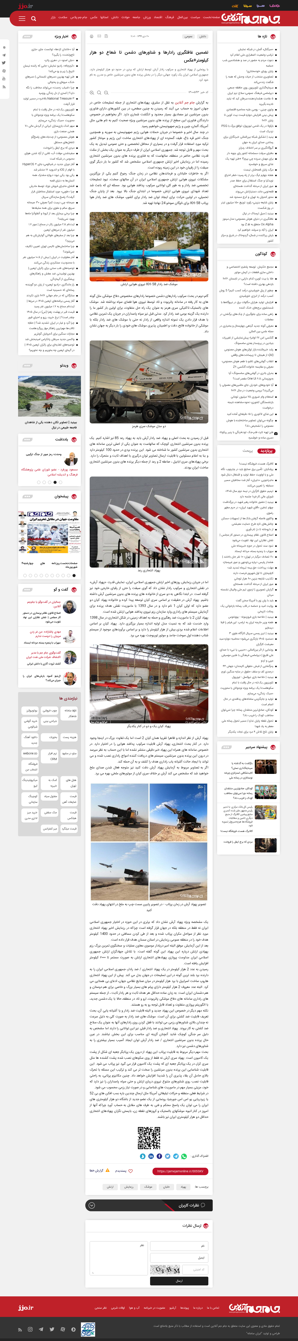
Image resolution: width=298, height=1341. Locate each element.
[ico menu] (23, 18)
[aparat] (4, 72)
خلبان (166, 1187)
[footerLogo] (254, 1308)
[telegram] (4, 56)
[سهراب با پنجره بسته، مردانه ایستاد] (70, 637)
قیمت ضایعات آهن (69, 799)
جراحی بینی (50, 721)
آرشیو (173, 1308)
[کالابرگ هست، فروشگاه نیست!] (265, 819)
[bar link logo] (25, 7)
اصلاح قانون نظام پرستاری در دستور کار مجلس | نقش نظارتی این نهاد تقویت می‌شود (42, 617)
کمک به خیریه (52, 783)
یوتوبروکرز (32, 710)
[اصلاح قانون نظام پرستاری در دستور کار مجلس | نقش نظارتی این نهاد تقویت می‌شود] (70, 612)
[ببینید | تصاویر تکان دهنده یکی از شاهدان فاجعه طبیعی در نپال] (49, 396)
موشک (148, 1187)
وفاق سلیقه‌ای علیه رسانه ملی (36, 454)
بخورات (53, 737)
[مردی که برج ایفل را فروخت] (265, 845)
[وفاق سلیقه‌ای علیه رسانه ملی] (63, 459)
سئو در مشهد (69, 753)
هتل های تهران (71, 783)
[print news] (91, 37)
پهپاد (183, 1187)
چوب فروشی (50, 710)
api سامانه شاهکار (70, 713)
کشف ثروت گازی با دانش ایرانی (44, 664)
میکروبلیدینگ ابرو (30, 783)
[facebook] (159, 1156)
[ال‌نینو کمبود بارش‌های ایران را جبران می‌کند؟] (70, 678)
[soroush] (143, 1156)
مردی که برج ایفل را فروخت (238, 842)
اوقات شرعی (118, 1308)
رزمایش (129, 1187)
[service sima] (248, 6)
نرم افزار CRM (52, 756)
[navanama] (275, 6)
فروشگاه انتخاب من (31, 767)
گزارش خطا (96, 1170)
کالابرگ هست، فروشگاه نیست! (237, 831)
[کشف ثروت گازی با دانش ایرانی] (70, 658)
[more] (226, 747)
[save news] (106, 36)
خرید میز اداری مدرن (31, 815)
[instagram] (4, 48)
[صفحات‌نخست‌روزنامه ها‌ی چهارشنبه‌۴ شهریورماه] (49, 532)
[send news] (99, 36)
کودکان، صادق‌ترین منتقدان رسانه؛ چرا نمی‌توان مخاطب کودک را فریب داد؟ (238, 793)
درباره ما (198, 1308)
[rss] (4, 88)
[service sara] (261, 6)
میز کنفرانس (50, 828)
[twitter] (4, 64)
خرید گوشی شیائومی (30, 724)
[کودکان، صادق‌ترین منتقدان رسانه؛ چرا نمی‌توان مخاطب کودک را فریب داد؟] (265, 793)
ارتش (110, 1187)
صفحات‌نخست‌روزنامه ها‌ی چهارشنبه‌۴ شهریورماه (49, 565)
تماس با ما (213, 1308)
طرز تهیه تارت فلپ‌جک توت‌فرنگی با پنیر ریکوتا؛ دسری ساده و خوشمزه (246, 435)
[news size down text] (106, 93)
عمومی (188, 36)
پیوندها (184, 1308)
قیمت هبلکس (71, 815)
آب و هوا (134, 1308)
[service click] (235, 6)
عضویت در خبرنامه (154, 1308)
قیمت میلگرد (69, 828)
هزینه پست (69, 737)
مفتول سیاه (51, 796)
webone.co (30, 753)
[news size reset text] (99, 93)
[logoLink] (250, 18)
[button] (60, 482)
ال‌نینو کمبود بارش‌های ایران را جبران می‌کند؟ (42, 678)
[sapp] (4, 80)
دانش (202, 36)
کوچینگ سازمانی (32, 799)
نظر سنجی (101, 1308)
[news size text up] (92, 93)
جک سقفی (50, 812)
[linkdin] (151, 1156)
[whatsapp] (184, 1156)
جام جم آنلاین (185, 102)
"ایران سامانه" (254, 1333)
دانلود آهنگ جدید (30, 740)
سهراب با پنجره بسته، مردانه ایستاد (42, 643)
